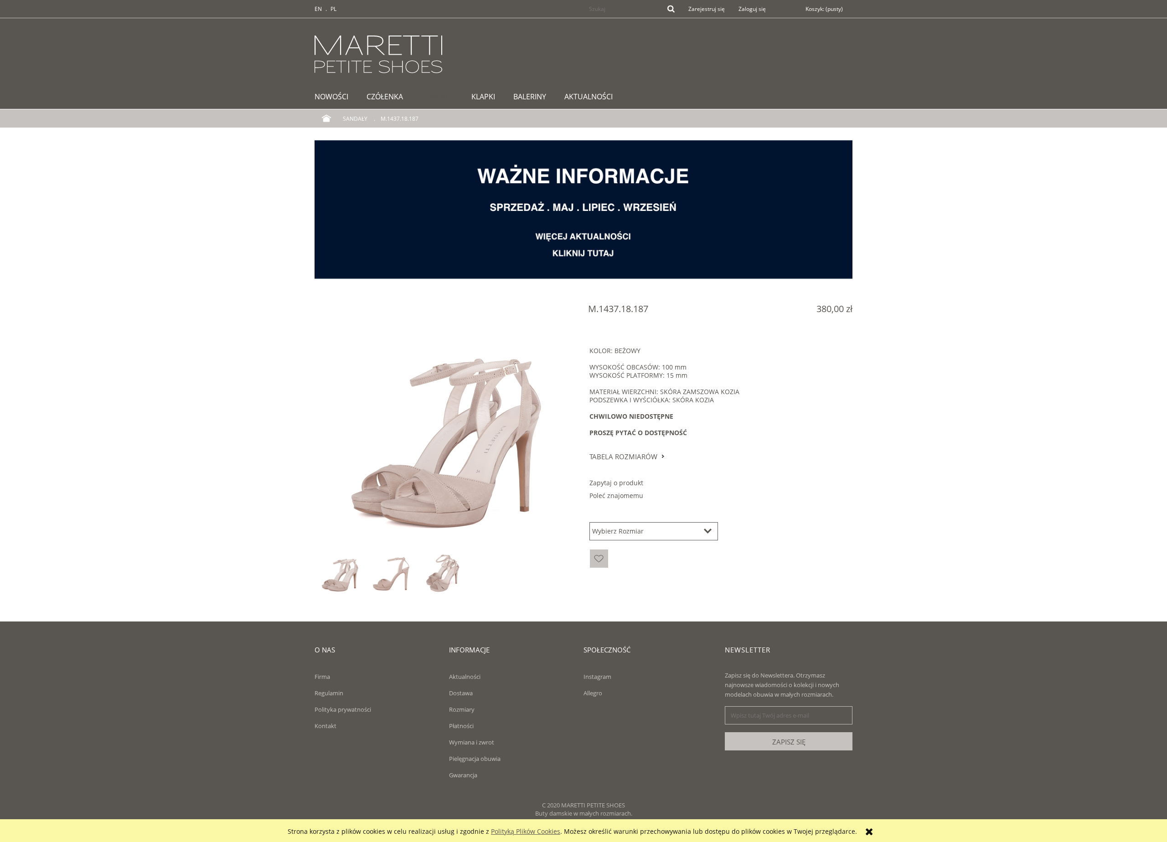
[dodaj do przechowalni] (599, 558)
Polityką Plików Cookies (525, 831)
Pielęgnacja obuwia (475, 759)
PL (333, 9)
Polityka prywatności (343, 709)
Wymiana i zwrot (471, 742)
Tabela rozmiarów (623, 456)
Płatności (461, 726)
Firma (322, 677)
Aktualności (464, 677)
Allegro (593, 693)
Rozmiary (462, 709)
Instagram (597, 677)
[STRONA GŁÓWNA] (378, 53)
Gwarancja (463, 775)
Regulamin (329, 693)
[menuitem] (336, 96)
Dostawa (461, 693)
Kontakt (325, 726)
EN (318, 9)
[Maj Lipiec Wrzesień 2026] (583, 209)
